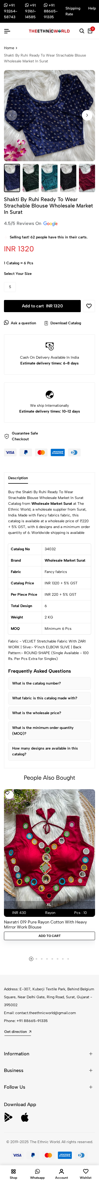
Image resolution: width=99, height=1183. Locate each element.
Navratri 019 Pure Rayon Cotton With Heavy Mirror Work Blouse (45, 924)
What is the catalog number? (36, 683)
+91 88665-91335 (32, 1021)
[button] (87, 115)
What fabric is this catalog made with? (44, 698)
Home (9, 48)
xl (48, 904)
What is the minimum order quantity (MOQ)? (43, 730)
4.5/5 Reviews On (23, 223)
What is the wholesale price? (36, 713)
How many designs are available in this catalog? (45, 751)
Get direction (15, 1031)
